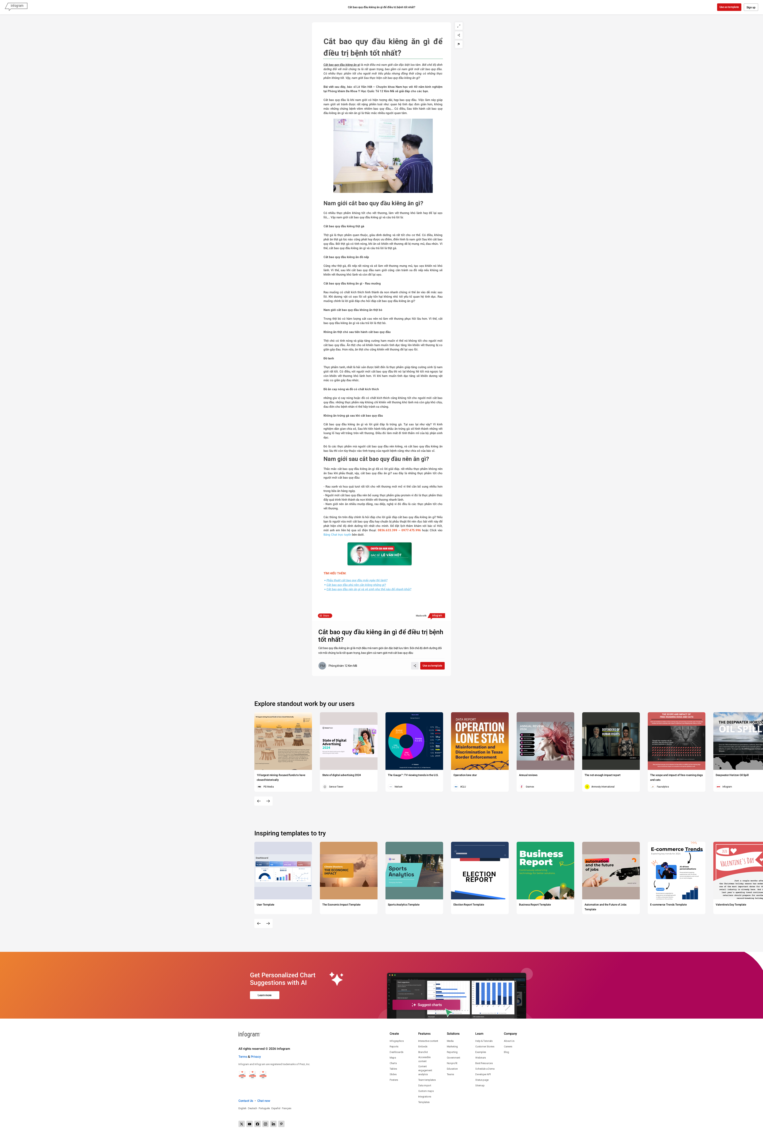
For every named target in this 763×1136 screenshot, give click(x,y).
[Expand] (459, 26)
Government (453, 1057)
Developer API (483, 1074)
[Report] (459, 44)
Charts (393, 1063)
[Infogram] (16, 7)
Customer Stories (484, 1046)
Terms (242, 1057)
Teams (450, 1074)
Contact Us (245, 1101)
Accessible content (424, 1059)
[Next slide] (268, 801)
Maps (393, 1057)
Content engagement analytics (425, 1070)
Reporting (452, 1052)
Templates (424, 1102)
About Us (509, 1040)
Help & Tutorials (483, 1040)
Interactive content (428, 1040)
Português (264, 1108)
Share (326, 615)
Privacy (256, 1057)
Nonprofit (452, 1063)
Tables (393, 1068)
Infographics (397, 1040)
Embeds (422, 1046)
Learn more (265, 995)
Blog (506, 1052)
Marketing (452, 1046)
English (242, 1108)
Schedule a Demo (485, 1068)
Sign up (751, 7)
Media (450, 1040)
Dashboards (396, 1052)
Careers (508, 1046)
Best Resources (484, 1063)
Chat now (263, 1101)
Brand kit (423, 1052)
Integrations (424, 1096)
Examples (480, 1052)
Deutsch (252, 1108)
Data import (424, 1085)
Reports (394, 1046)
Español (275, 1108)
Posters (394, 1079)
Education (452, 1068)
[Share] (459, 35)
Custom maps (426, 1091)
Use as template (729, 7)
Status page (482, 1079)
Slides (393, 1074)
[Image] (379, 554)
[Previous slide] (259, 801)
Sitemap (479, 1085)
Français (286, 1108)
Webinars (480, 1057)
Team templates (427, 1079)
